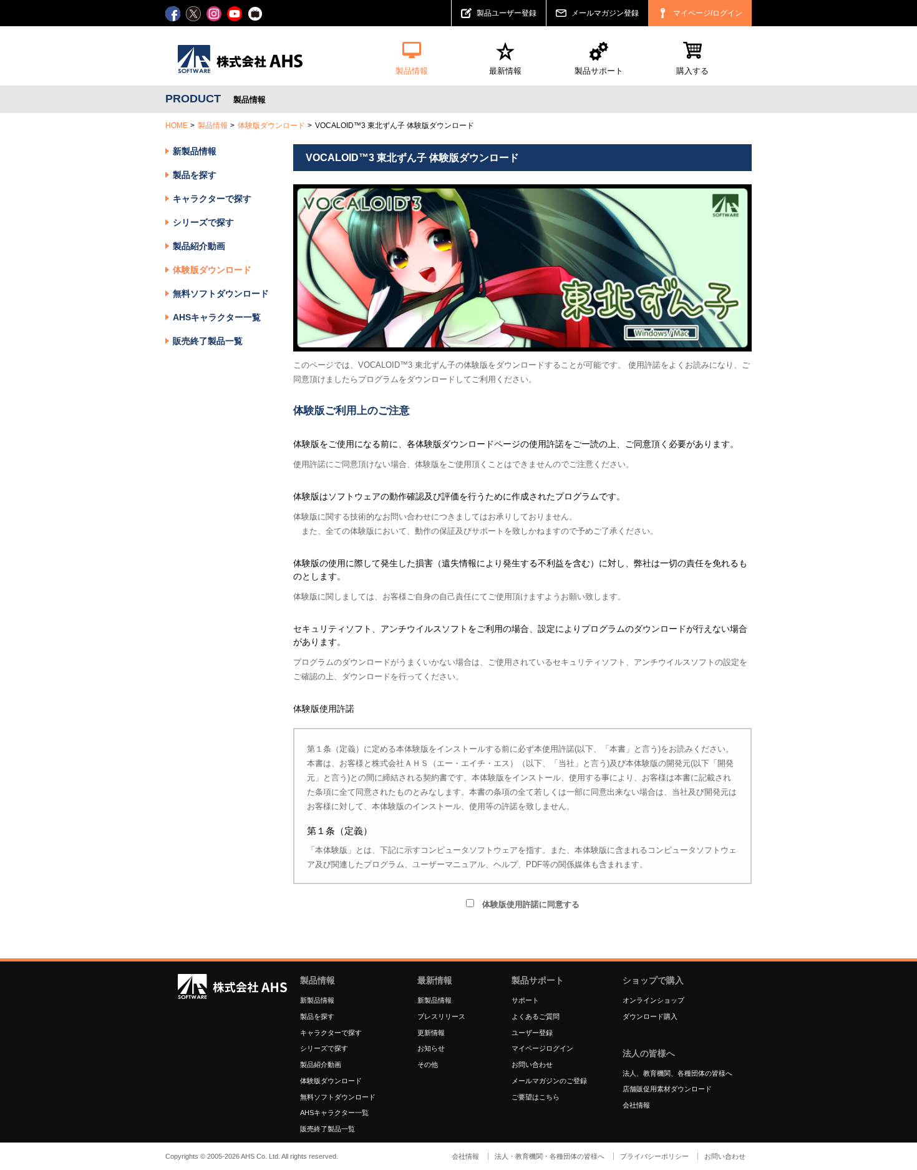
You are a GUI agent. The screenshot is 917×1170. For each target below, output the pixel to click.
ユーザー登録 (532, 1032)
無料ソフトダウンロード (221, 293)
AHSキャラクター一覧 (217, 317)
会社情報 (636, 1105)
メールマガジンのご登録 (549, 1080)
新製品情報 (194, 151)
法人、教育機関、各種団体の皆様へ (677, 1073)
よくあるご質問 (536, 1016)
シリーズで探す (324, 1048)
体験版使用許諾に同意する (527, 904)
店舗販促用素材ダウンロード (667, 1089)
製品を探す (194, 175)
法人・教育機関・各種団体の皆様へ (549, 1156)
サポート (525, 1000)
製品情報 (213, 125)
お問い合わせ (532, 1064)
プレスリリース (441, 1016)
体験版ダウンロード (271, 125)
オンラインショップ (653, 1000)
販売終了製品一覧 (208, 341)
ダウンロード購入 (650, 1016)
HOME (176, 125)
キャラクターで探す (331, 1032)
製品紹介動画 (199, 246)
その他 (427, 1064)
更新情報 (431, 1032)
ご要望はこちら (536, 1097)
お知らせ (431, 1048)
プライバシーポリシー (654, 1156)
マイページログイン (542, 1048)
